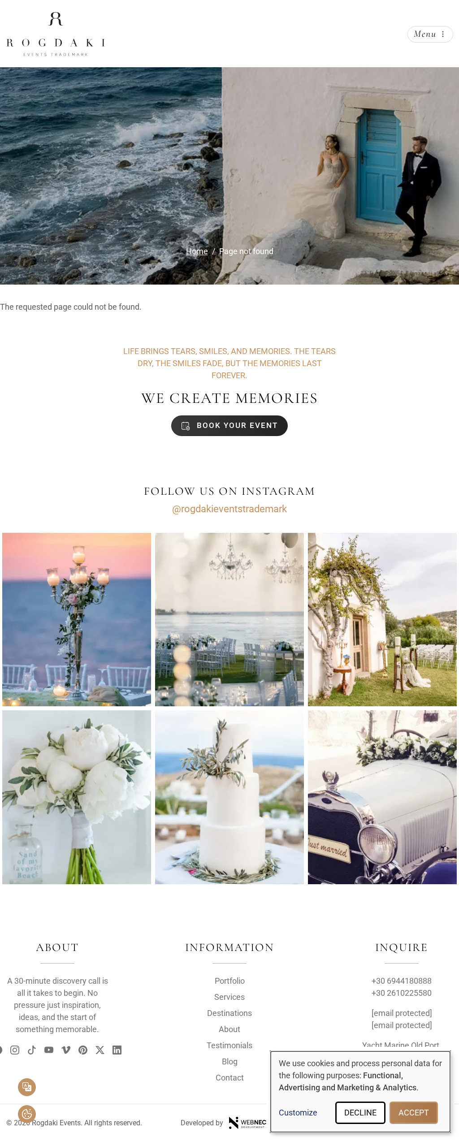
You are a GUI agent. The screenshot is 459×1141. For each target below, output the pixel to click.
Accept (413, 1112)
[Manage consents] (27, 1114)
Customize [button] (298, 1112)
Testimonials (229, 1045)
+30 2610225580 (402, 993)
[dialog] (360, 1091)
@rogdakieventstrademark (229, 508)
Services (229, 997)
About (229, 1029)
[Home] (55, 19)
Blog (230, 1061)
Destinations (229, 1013)
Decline (360, 1112)
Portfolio (230, 980)
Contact (230, 1077)
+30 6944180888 (402, 980)
